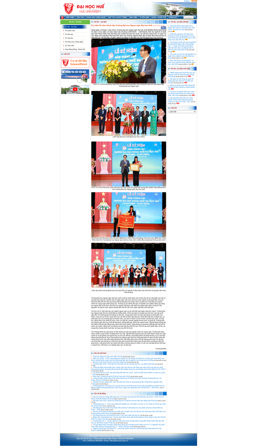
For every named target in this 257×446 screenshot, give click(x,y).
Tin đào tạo (69, 34)
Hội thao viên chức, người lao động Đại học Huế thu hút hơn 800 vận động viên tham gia (125, 401)
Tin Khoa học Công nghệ (74, 42)
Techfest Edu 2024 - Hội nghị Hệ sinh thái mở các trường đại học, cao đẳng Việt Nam (124, 364)
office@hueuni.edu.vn (118, 441)
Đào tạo (80, 17)
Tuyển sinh (144, 17)
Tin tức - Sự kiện (71, 27)
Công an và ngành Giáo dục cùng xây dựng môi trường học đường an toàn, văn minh (181, 93)
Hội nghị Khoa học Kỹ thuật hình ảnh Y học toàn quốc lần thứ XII (116, 415)
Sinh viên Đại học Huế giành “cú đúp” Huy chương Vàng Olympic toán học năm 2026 (181, 62)
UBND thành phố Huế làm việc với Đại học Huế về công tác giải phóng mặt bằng (181, 74)
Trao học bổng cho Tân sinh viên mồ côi (107, 356)
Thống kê (172, 17)
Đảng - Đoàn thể (159, 17)
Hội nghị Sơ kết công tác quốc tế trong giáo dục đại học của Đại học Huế (180, 81)
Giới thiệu (70, 17)
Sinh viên (133, 17)
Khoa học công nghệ (96, 17)
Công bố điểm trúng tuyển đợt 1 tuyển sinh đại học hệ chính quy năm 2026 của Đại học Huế (181, 28)
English (187, 1)
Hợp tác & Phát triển (117, 17)
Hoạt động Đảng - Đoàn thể (75, 49)
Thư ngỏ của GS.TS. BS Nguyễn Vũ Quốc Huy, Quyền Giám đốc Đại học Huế (182, 56)
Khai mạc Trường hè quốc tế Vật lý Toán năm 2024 (111, 376)
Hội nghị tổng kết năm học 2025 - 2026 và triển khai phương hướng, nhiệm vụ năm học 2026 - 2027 (181, 100)
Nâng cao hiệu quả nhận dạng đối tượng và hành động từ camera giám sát (181, 87)
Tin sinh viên (69, 46)
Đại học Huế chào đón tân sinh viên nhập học (109, 362)
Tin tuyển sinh (70, 31)
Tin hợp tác (69, 38)
